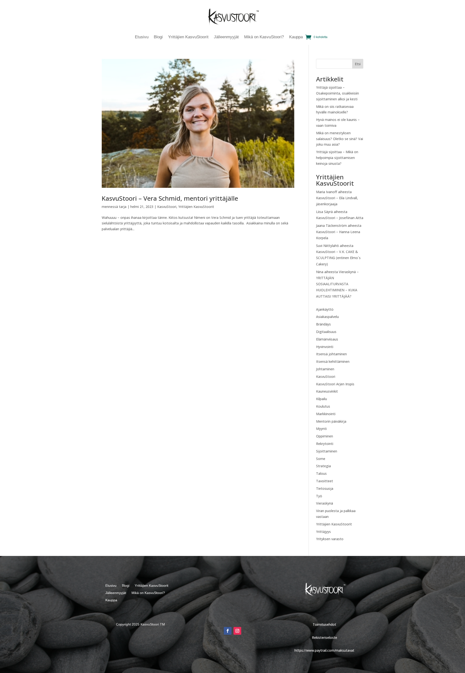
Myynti (321, 428)
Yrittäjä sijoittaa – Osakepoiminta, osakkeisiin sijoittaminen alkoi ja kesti (337, 93)
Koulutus (323, 406)
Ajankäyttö (324, 309)
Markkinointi (325, 414)
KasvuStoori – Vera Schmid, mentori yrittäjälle (170, 198)
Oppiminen (324, 436)
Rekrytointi (324, 443)
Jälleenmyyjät (226, 37)
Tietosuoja (324, 488)
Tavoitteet (324, 481)
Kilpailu (321, 398)
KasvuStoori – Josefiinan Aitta (339, 217)
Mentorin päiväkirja (331, 421)
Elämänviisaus (327, 339)
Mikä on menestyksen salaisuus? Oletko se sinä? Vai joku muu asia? (339, 139)
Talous (321, 473)
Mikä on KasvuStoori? (264, 37)
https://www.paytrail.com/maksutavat (324, 650)
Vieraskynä (324, 503)
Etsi (358, 64)
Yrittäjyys (323, 531)
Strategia (323, 466)
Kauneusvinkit (327, 391)
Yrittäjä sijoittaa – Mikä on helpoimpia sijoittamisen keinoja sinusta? (337, 158)
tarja (122, 206)
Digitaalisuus (326, 331)
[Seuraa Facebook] (228, 631)
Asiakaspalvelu (327, 316)
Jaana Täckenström (331, 225)
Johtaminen (325, 369)
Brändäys (323, 324)
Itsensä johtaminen (331, 354)
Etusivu (141, 37)
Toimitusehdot (324, 624)
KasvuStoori (166, 206)
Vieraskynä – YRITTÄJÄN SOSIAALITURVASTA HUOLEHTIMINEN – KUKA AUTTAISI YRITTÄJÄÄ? (337, 284)
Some (320, 458)
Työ (319, 496)
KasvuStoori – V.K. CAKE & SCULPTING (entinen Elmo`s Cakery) (338, 257)
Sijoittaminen (326, 451)
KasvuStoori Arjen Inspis (335, 384)
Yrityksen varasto (329, 539)
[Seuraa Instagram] (237, 631)
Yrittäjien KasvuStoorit (188, 37)
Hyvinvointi (324, 346)
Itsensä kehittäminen (332, 361)
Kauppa (296, 37)
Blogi (158, 37)
